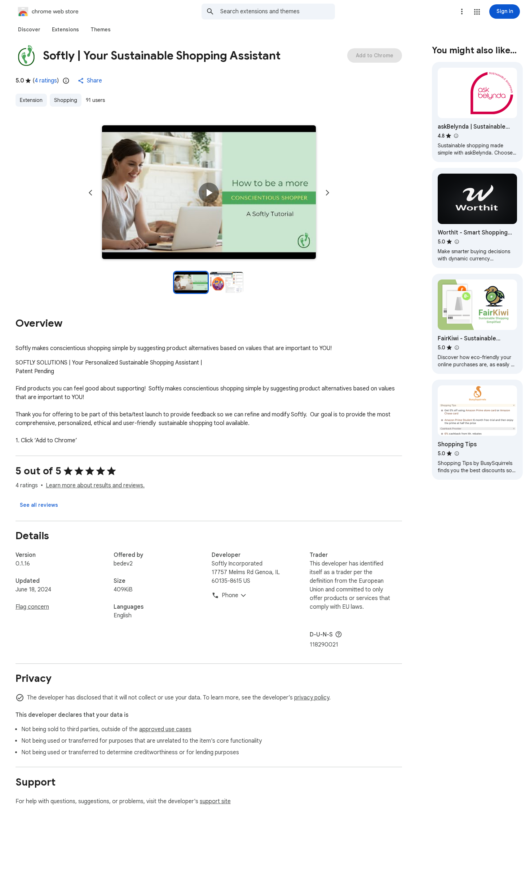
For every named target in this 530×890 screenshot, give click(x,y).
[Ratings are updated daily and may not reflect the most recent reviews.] (66, 80)
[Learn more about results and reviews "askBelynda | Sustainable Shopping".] (455, 135)
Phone (230, 595)
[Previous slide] (90, 192)
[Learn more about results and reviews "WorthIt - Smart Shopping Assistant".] (456, 241)
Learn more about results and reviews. (95, 485)
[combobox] (277, 11)
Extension (31, 100)
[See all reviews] (39, 505)
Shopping (65, 100)
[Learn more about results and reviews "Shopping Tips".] (456, 453)
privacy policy (311, 697)
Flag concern (32, 607)
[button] (477, 12)
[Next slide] (327, 192)
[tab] (29, 29)
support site (215, 801)
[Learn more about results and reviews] (338, 634)
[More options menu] (462, 11)
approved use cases (165, 729)
